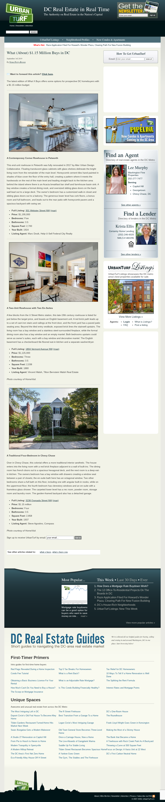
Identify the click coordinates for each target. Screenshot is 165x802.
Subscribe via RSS (144, 796)
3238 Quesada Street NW (39, 500)
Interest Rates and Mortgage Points (123, 688)
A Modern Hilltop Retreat (22, 749)
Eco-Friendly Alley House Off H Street (28, 757)
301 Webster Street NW (38, 210)
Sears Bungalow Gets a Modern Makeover (30, 730)
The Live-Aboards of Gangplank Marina (77, 741)
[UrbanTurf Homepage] (22, 13)
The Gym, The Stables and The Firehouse (78, 757)
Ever (144, 579)
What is (143, 321)
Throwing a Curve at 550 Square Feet (123, 745)
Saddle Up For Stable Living (72, 745)
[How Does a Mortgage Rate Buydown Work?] (75, 603)
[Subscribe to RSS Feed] (153, 796)
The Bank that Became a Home (121, 737)
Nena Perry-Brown (17, 62)
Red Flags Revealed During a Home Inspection (32, 669)
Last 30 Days (127, 579)
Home (12, 26)
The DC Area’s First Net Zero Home (27, 753)
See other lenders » (131, 254)
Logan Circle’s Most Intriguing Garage (76, 723)
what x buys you (60, 552)
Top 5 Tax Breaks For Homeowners (75, 669)
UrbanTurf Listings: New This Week (117, 608)
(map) (53, 210)
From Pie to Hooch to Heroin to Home (28, 741)
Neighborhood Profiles (77, 39)
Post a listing (141, 325)
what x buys (45, 552)
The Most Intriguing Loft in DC (25, 711)
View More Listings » (131, 316)
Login (126, 321)
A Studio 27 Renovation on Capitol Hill (28, 737)
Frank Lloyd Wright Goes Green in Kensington (127, 723)
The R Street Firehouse (69, 711)
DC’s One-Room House (117, 711)
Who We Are (105, 796)
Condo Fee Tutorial (20, 673)
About (96, 796)
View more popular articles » (140, 622)
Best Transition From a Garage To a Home (78, 715)
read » (84, 616)
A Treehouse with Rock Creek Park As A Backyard (129, 741)
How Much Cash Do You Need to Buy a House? (33, 688)
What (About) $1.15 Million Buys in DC (38, 52)
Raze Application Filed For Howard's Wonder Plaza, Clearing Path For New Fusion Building (88, 45)
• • (82, 39)
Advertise (29, 26)
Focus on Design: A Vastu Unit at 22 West (126, 749)
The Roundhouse (114, 715)
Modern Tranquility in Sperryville (26, 745)
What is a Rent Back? (69, 673)
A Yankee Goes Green (69, 753)
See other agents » (131, 205)
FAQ (125, 325)
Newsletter (20, 26)
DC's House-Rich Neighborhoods (116, 604)
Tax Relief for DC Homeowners (120, 669)
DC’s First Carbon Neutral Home (121, 753)
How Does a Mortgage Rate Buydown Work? (122, 586)
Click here (47, 74)
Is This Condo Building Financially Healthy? (79, 688)
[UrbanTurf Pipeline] (130, 145)
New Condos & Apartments (111, 39)
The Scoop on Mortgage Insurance (27, 692)
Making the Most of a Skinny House (123, 730)
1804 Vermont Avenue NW (39, 349)
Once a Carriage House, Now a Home (76, 737)
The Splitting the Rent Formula (120, 680)
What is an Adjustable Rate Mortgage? (76, 680)
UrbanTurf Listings (49, 39)
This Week (105, 579)
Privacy (133, 796)
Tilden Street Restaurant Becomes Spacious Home (82, 749)
